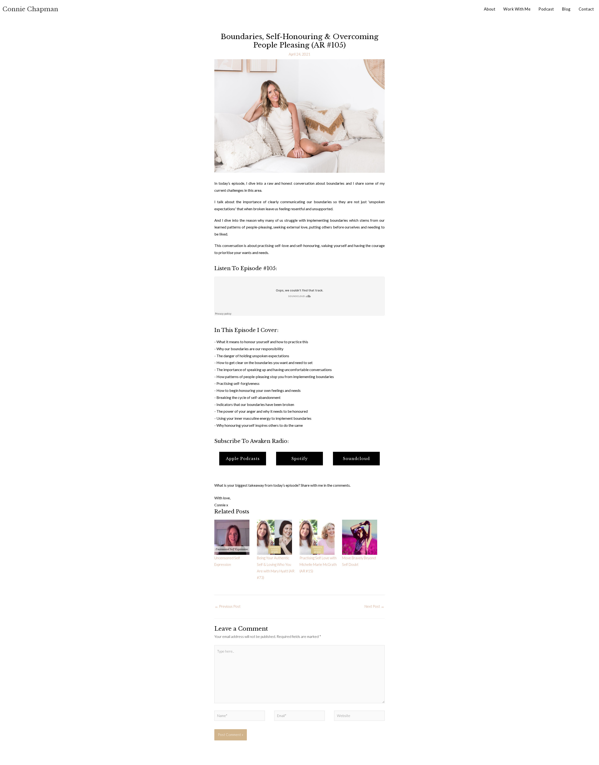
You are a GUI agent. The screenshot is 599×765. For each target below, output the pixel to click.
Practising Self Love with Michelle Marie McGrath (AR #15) (318, 564)
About (490, 9)
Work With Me (516, 9)
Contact (586, 9)
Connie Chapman (30, 9)
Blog (566, 9)
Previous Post (228, 606)
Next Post (374, 606)
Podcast (546, 9)
